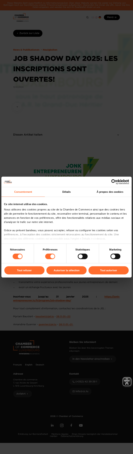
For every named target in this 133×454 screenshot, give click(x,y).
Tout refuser (24, 270)
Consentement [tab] (23, 191)
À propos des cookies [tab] (110, 191)
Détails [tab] (66, 191)
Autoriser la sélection (66, 270)
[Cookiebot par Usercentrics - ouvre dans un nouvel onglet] (114, 181)
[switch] (50, 256)
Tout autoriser (108, 270)
